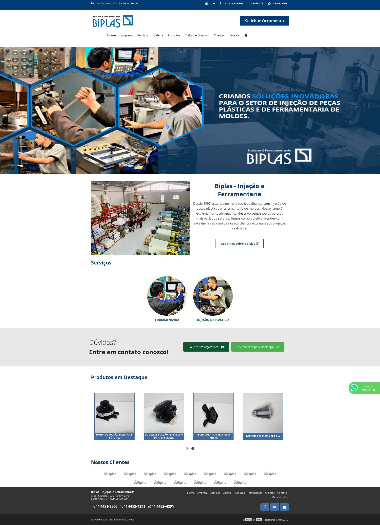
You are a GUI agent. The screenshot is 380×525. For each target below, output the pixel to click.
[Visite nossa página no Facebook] (220, 3)
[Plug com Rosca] (114, 413)
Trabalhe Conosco (197, 35)
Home (111, 35)
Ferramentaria (167, 320)
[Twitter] (214, 3)
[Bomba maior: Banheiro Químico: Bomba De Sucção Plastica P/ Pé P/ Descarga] (263, 413)
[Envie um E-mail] (206, 3)
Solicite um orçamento (204, 347)
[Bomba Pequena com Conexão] (164, 413)
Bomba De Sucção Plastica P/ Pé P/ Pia (213, 436)
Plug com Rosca (114, 436)
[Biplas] (110, 473)
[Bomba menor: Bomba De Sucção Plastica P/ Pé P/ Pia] (213, 413)
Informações (255, 493)
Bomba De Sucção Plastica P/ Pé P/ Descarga (263, 436)
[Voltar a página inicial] (113, 21)
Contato (234, 35)
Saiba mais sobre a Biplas (238, 243)
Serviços (143, 35)
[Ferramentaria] (167, 296)
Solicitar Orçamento (264, 20)
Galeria (158, 35)
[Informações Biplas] (246, 36)
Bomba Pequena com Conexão (164, 436)
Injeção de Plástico (213, 320)
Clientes (219, 35)
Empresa (127, 35)
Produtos (174, 35)
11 (279, 3)
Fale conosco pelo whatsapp (256, 347)
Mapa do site (279, 497)
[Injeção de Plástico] (213, 296)
